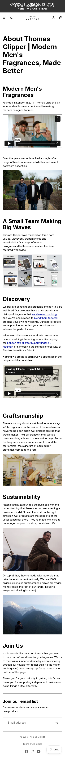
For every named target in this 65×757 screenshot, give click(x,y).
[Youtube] (39, 751)
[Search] (11, 18)
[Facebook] (26, 751)
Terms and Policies (32, 744)
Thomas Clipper (36, 737)
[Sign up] (57, 722)
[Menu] (4, 18)
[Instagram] (33, 751)
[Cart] (61, 18)
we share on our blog (44, 314)
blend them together (46, 317)
